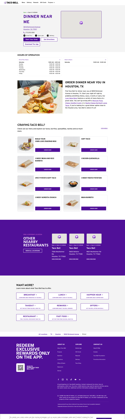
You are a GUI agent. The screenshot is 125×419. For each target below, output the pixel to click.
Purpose (50, 2)
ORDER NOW (47, 150)
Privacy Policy (68, 404)
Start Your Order (32, 39)
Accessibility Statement (95, 404)
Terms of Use (86, 404)
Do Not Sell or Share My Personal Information (78, 406)
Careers (95, 352)
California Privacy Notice (77, 404)
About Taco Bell (61, 348)
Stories (59, 370)
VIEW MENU (104, 128)
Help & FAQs (96, 348)
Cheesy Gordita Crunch (73, 103)
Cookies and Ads (61, 404)
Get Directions (49, 39)
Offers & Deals (61, 363)
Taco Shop (78, 363)
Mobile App (78, 348)
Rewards (35, 2)
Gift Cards (43, 2)
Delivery (29, 2)
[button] (65, 344)
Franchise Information (99, 359)
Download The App (31, 44)
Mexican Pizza (98, 101)
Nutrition (59, 355)
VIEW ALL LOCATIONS (33, 251)
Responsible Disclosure (62, 406)
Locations (60, 359)
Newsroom (60, 367)
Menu (23, 2)
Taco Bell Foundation (99, 355)
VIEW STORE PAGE (56, 259)
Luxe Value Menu (71, 98)
